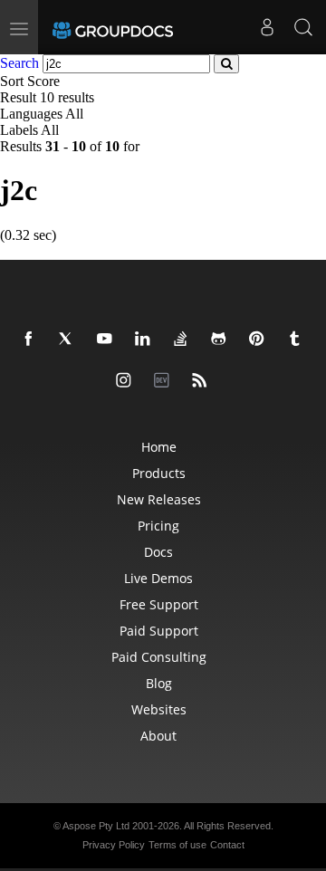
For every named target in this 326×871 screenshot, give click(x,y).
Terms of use (177, 844)
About (158, 735)
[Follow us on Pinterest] (260, 339)
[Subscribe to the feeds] (203, 381)
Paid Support (159, 630)
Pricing (158, 525)
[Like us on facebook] (31, 339)
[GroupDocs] (113, 27)
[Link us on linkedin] (146, 339)
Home (159, 446)
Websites (159, 709)
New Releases (159, 499)
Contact (227, 844)
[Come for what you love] (298, 339)
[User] (267, 27)
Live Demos (158, 578)
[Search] (303, 27)
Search (19, 63)
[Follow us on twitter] (70, 339)
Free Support (159, 604)
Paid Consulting (158, 656)
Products (159, 473)
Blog (159, 683)
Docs (158, 551)
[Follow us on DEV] (165, 381)
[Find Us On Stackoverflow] (184, 339)
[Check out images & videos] (127, 381)
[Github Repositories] (222, 339)
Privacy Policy (113, 844)
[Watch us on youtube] (108, 339)
